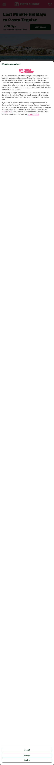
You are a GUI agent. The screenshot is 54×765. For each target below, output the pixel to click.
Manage (27, 755)
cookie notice (7, 112)
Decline (27, 760)
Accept (27, 750)
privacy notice (33, 114)
